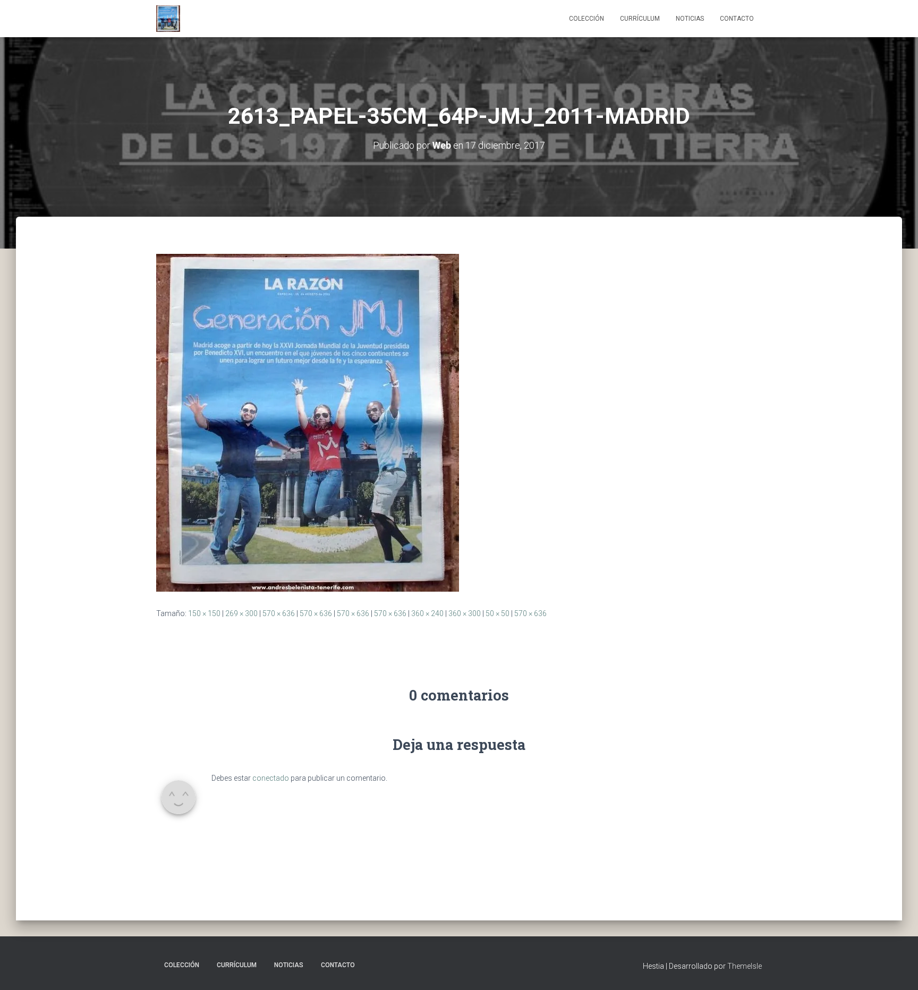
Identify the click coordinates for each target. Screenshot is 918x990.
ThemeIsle (744, 966)
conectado (270, 778)
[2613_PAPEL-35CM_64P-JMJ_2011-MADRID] (307, 422)
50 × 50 (497, 613)
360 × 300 (464, 613)
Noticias (690, 18)
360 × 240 (427, 613)
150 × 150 (204, 613)
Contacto (737, 18)
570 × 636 (278, 613)
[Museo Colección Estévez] (168, 18)
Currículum (640, 18)
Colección (586, 18)
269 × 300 (241, 613)
